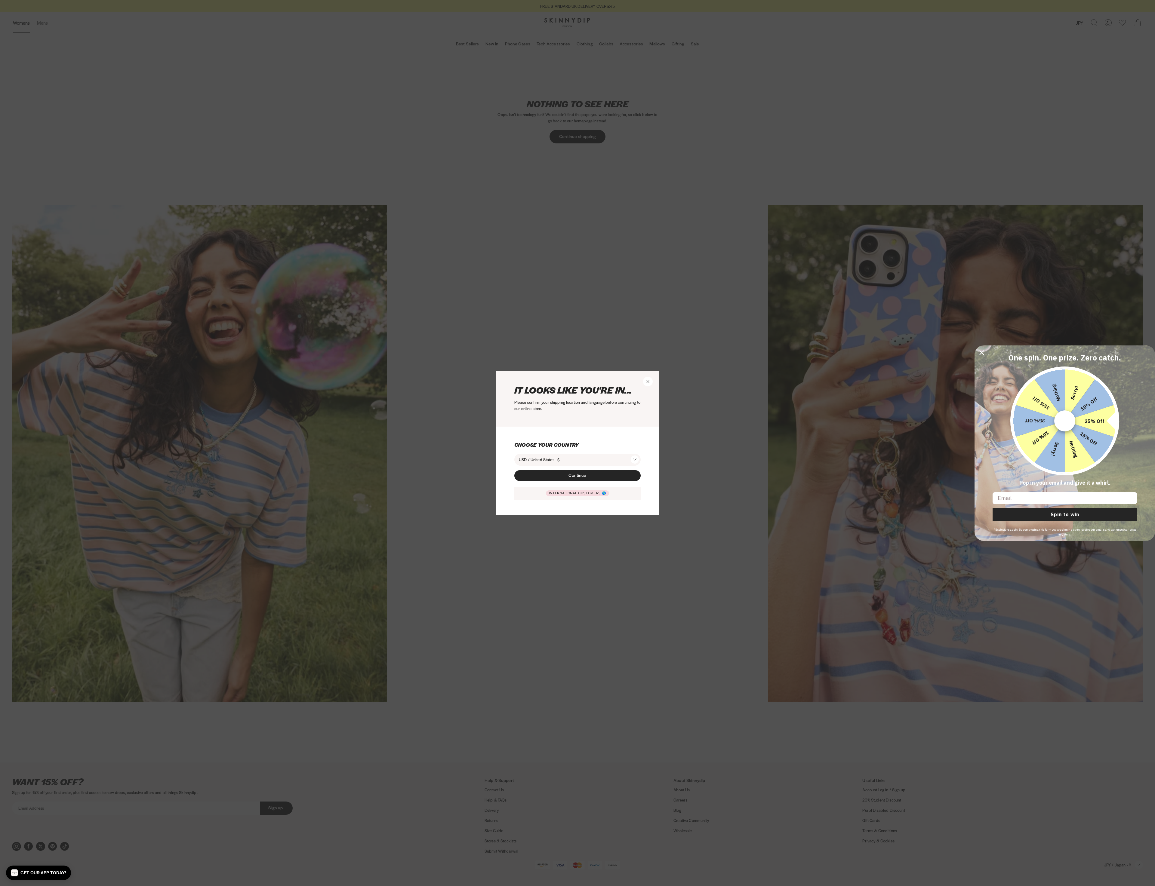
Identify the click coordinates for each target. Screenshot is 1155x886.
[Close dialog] (982, 352)
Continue (577, 475)
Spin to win (1065, 514)
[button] (38, 873)
